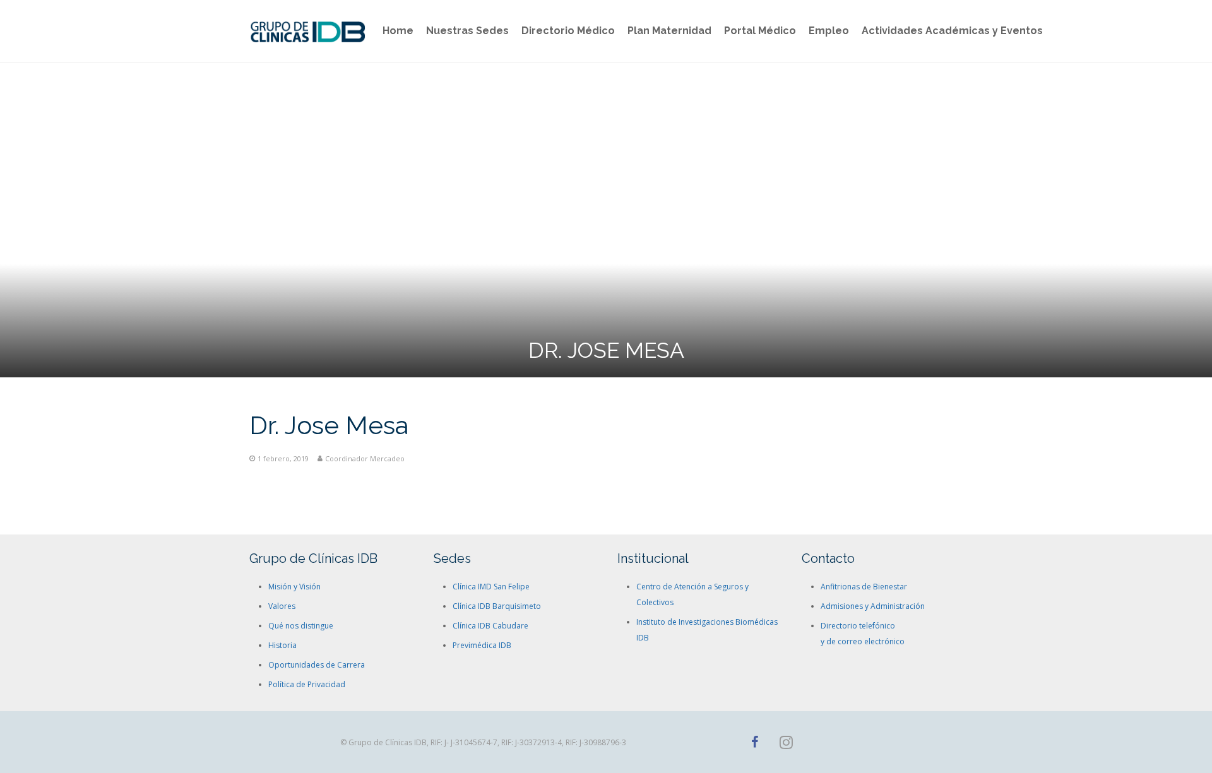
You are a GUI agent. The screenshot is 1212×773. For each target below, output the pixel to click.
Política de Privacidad (306, 684)
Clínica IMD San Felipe (491, 586)
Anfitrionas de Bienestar (864, 586)
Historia (282, 645)
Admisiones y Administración (873, 606)
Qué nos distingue (300, 625)
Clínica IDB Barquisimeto (497, 606)
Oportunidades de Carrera (316, 664)
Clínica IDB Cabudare (490, 625)
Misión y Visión (294, 586)
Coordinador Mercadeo (365, 458)
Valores (281, 606)
